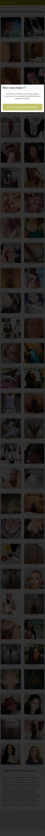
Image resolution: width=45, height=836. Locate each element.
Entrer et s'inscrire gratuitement (22, 107)
